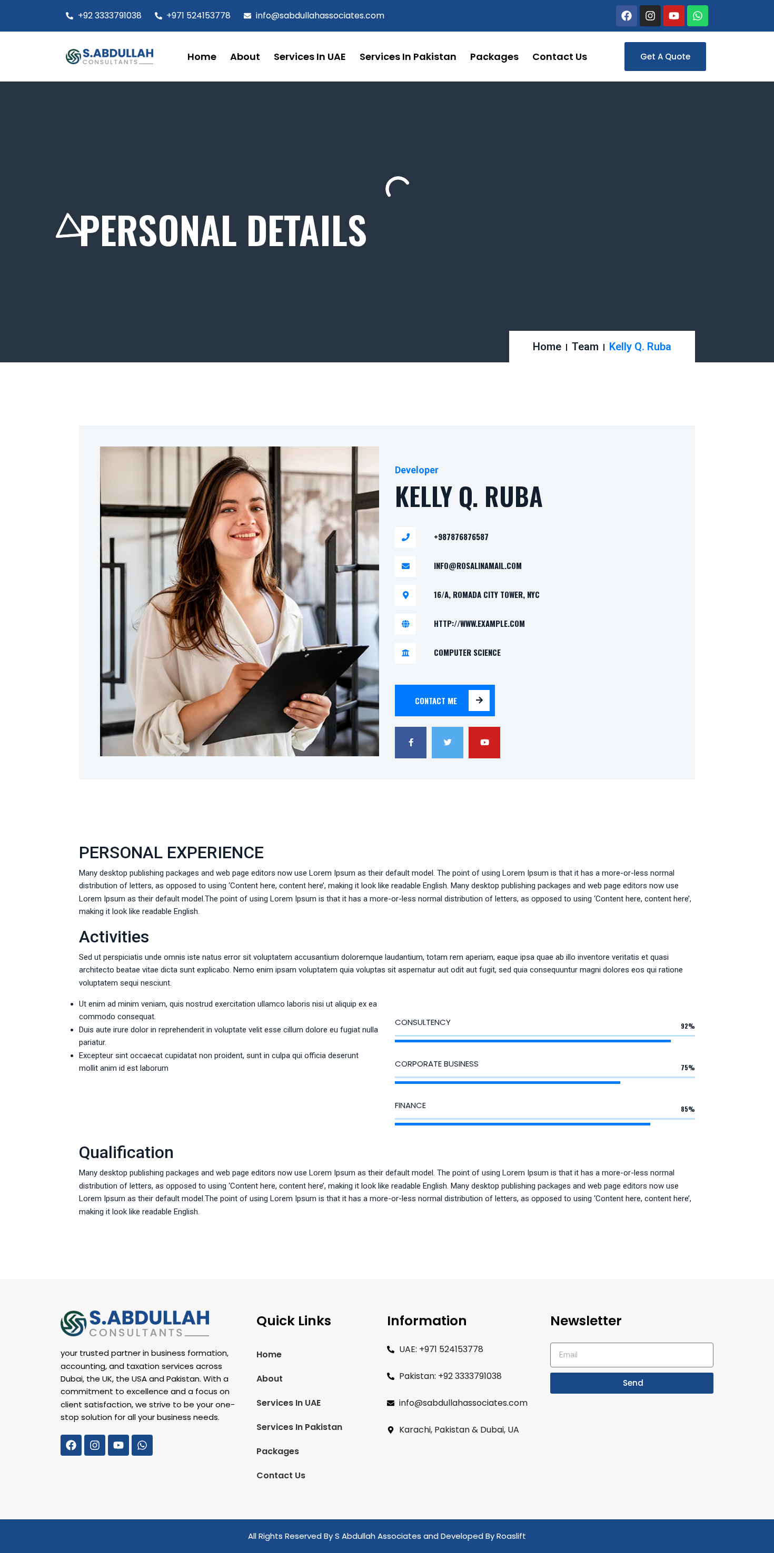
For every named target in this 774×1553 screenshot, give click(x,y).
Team (585, 346)
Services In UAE (310, 56)
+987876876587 (461, 536)
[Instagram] (650, 15)
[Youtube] (673, 15)
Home (201, 56)
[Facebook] (626, 15)
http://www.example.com (479, 623)
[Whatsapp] (697, 15)
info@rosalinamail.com (478, 565)
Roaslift (511, 1535)
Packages (494, 56)
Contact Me (436, 700)
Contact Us (559, 56)
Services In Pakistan (408, 56)
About (245, 56)
